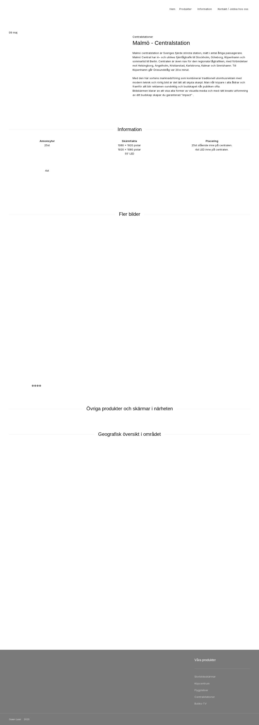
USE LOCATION (130, 617)
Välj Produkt (16, 471)
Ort (11, 476)
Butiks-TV (200, 703)
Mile (15, 585)
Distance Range (19, 481)
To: (11, 566)
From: (12, 552)
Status (13, 499)
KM (15, 580)
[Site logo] (17, 9)
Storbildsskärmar (205, 676)
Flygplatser (201, 690)
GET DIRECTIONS (24, 592)
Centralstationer (204, 696)
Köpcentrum (202, 683)
